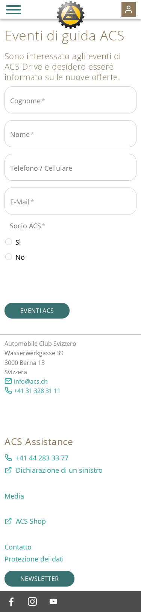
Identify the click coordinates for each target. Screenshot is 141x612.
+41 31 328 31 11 (37, 391)
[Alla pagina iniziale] (70, 15)
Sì (18, 242)
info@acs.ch (31, 381)
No (20, 257)
